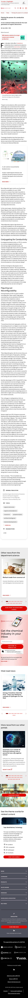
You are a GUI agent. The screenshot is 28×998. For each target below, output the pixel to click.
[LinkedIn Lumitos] (14, 969)
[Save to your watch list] (23, 8)
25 (13, 779)
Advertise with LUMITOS (13, 975)
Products (4, 882)
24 (11, 779)
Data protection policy (14, 993)
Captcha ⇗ (19, 653)
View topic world (14, 857)
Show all (8, 525)
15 (13, 603)
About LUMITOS (13, 979)
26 (14, 779)
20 (20, 777)
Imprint (5, 991)
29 (19, 779)
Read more (4, 661)
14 (11, 603)
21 (21, 777)
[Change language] (20, 8)
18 (17, 777)
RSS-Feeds (4, 903)
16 (14, 603)
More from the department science (14, 608)
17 (16, 603)
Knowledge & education (8, 898)
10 (21, 601)
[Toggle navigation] (26, 8)
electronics (17, 47)
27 (16, 779)
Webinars (4, 892)
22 (8, 779)
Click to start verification (14, 652)
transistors (20, 43)
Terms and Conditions (16, 991)
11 (13, 715)
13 (9, 777)
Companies (4, 876)
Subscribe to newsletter (12, 646)
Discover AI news (14, 795)
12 (8, 603)
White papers (5, 887)
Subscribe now (14, 927)
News (2, 871)
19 (19, 603)
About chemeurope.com (14, 982)
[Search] (15, 8)
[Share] (18, 8)
